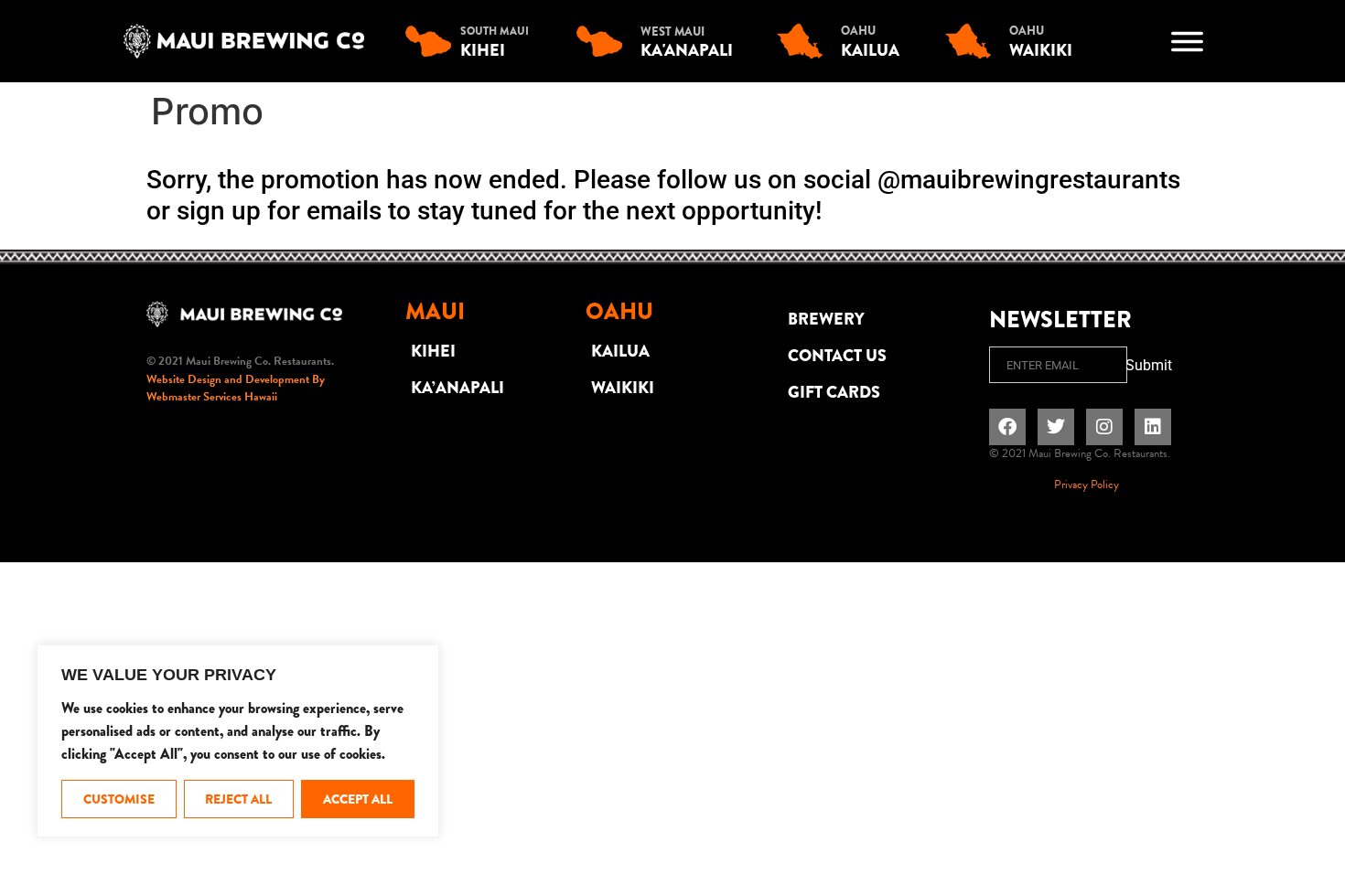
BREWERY (826, 319)
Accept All (358, 799)
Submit (1148, 365)
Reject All (238, 799)
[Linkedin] (1153, 427)
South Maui (494, 31)
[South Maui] (432, 41)
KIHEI (433, 351)
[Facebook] (1007, 427)
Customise (119, 799)
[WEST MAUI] (603, 41)
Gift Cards (834, 392)
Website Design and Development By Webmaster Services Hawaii (235, 388)
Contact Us (837, 356)
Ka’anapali (457, 388)
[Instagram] (1104, 427)
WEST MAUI (672, 31)
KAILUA (620, 351)
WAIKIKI (622, 388)
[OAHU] (804, 41)
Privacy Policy (1086, 484)
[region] (238, 741)
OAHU (858, 30)
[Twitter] (1056, 427)
